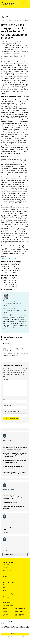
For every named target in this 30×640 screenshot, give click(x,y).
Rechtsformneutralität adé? (10, 502)
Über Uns (6, 565)
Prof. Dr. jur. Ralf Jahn (10, 301)
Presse (5, 574)
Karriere (5, 568)
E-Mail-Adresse (7, 405)
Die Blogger (6, 597)
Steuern (5, 585)
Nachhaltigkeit (7, 571)
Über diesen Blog (8, 594)
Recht (5, 591)
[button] (25, 3)
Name (5, 399)
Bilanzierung (6, 588)
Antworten (6, 358)
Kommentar (7, 379)
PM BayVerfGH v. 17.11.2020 (9, 258)
